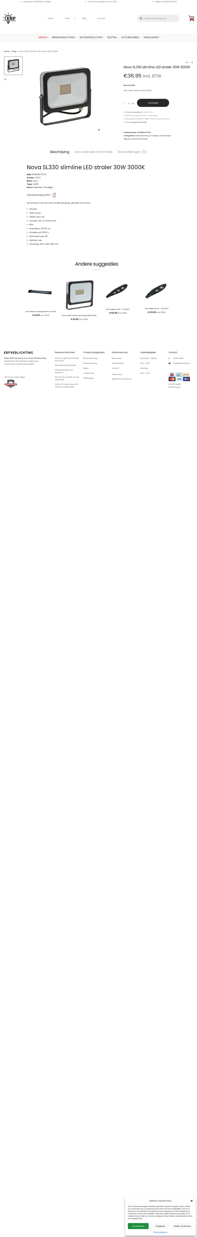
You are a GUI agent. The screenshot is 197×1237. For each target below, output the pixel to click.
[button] (191, 1200)
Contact (115, 368)
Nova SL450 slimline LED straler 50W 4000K (79, 315)
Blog (84, 18)
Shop (67, 18)
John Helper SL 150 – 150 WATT (118, 309)
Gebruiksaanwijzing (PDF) (39, 195)
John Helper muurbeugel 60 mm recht (40, 311)
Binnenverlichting (63, 37)
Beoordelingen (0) (132, 152)
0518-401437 (178, 358)
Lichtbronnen (130, 37)
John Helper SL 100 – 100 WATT (156, 308)
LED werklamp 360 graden (65, 365)
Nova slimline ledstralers (138, 139)
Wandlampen (165, 136)
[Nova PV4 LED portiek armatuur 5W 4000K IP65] (191, 62)
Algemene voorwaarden (122, 379)
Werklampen (151, 37)
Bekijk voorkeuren (182, 1226)
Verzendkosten (118, 363)
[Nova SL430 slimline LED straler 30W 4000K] (187, 62)
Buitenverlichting (91, 37)
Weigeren (160, 1226)
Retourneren (117, 358)
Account (101, 18)
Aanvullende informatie (93, 152)
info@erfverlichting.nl (181, 363)
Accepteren (138, 1226)
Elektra (112, 37)
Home (50, 18)
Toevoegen (153, 103)
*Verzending (117, 374)
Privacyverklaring (160, 1232)
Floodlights (154, 136)
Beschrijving (59, 152)
